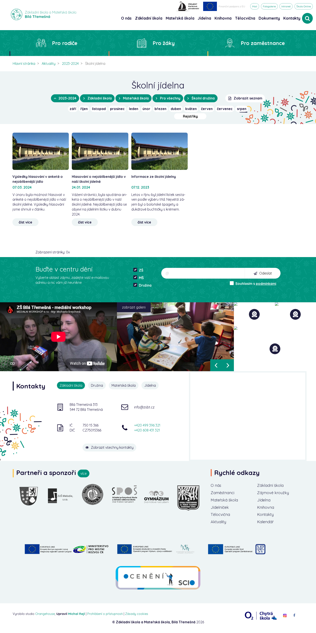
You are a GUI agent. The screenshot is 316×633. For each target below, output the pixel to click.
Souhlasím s (255, 283)
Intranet (286, 6)
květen (191, 109)
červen (207, 109)
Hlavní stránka (24, 63)
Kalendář (265, 521)
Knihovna (265, 507)
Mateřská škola (136, 98)
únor (146, 109)
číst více (25, 222)
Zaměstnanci (222, 492)
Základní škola (99, 98)
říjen (84, 109)
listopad (99, 109)
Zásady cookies (136, 614)
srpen (241, 109)
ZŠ (141, 270)
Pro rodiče (64, 43)
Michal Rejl (76, 614)
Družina (145, 285)
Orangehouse (45, 614)
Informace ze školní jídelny (153, 176)
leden (133, 109)
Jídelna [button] (204, 18)
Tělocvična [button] (245, 18)
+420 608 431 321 (147, 430)
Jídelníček (220, 507)
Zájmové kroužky (273, 492)
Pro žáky (164, 43)
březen (160, 109)
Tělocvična (220, 514)
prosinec (117, 109)
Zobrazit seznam (248, 98)
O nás (216, 485)
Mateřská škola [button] (180, 18)
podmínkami (266, 283)
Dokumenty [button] (269, 18)
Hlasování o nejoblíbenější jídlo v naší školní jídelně (99, 179)
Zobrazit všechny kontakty (112, 447)
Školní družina (203, 98)
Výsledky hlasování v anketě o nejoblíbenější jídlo (37, 179)
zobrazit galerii (134, 307)
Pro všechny (170, 98)
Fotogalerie (269, 6)
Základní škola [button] (148, 18)
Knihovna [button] (223, 18)
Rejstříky (190, 116)
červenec (225, 109)
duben (176, 109)
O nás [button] (126, 18)
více (83, 473)
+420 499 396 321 (147, 425)
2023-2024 (70, 63)
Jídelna (263, 500)
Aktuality (48, 63)
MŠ (141, 278)
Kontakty (291, 18)
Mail (254, 6)
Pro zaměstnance (263, 43)
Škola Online (303, 6)
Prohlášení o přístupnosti (105, 614)
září (73, 109)
